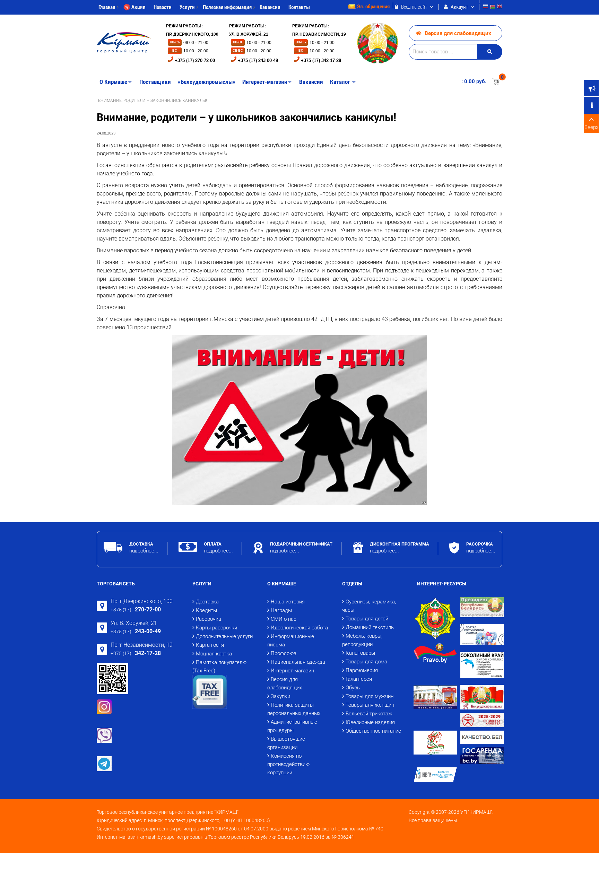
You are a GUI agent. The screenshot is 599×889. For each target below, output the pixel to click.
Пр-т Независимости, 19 (142, 645)
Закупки (280, 696)
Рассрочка (208, 619)
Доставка (207, 602)
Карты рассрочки (216, 628)
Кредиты (206, 610)
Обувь (353, 688)
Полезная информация (227, 7)
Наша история (288, 602)
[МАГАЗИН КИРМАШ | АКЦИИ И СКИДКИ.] (124, 42)
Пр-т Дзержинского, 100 (142, 601)
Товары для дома (366, 662)
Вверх (591, 127)
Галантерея (359, 679)
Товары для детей (367, 619)
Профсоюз (283, 653)
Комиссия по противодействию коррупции (288, 764)
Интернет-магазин (292, 671)
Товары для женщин (370, 705)
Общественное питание (373, 731)
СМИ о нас (283, 619)
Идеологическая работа (299, 628)
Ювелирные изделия (370, 722)
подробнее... (143, 551)
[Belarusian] (492, 7)
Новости (163, 7)
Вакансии (270, 7)
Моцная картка (214, 654)
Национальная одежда (298, 662)
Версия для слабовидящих (458, 33)
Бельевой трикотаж (369, 714)
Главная (106, 7)
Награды (281, 610)
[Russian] (485, 7)
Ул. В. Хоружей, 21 (134, 623)
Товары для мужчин (369, 696)
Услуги (187, 7)
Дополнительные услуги (224, 636)
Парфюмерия (362, 670)
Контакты (299, 7)
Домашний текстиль (370, 627)
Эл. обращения (373, 6)
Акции (138, 7)
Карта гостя (210, 645)
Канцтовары (360, 653)
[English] (499, 7)
